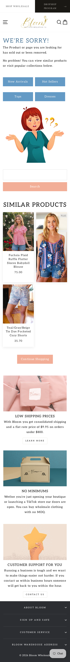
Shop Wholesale (17, 6)
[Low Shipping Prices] (35, 393)
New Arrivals (18, 81)
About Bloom (35, 607)
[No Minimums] (35, 468)
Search (35, 186)
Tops (18, 96)
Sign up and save (35, 620)
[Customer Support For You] (35, 542)
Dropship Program (55, 6)
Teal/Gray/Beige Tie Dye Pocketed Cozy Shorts (18, 331)
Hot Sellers (50, 81)
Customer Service (35, 632)
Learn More (35, 441)
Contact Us (35, 594)
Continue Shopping (35, 359)
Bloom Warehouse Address (35, 644)
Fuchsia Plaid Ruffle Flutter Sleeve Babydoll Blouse (18, 261)
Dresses (50, 96)
